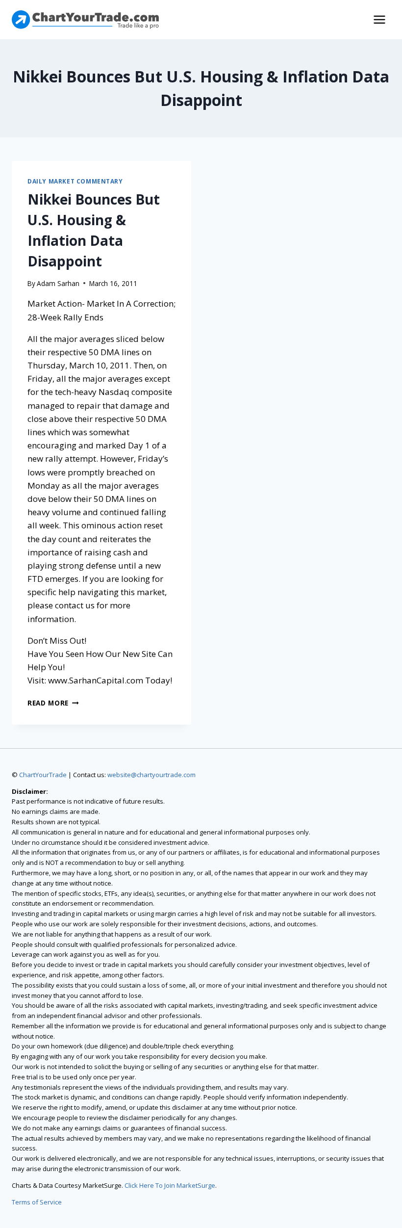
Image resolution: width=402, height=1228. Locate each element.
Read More (53, 702)
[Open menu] (379, 19)
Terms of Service (37, 1202)
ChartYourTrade (43, 774)
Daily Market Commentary (75, 181)
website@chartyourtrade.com (151, 774)
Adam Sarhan (58, 283)
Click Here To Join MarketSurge (170, 1185)
